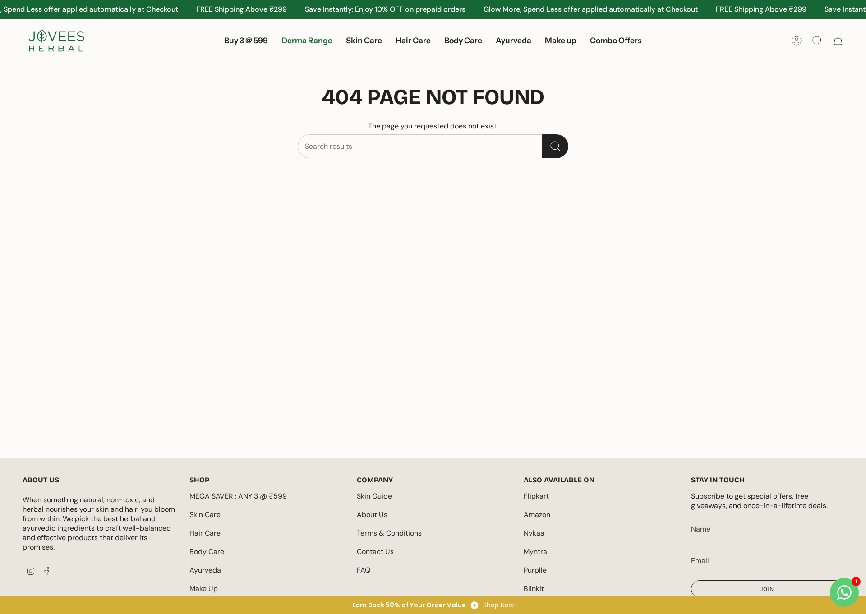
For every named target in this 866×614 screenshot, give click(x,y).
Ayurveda (205, 570)
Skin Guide (374, 496)
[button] (364, 40)
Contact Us (375, 551)
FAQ (363, 570)
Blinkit (534, 588)
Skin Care (205, 514)
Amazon (537, 514)
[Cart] (838, 40)
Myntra (535, 551)
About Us (372, 514)
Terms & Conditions (389, 533)
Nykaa (534, 533)
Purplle (535, 570)
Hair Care (205, 533)
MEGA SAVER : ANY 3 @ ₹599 (238, 496)
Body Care (206, 551)
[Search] (555, 146)
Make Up (203, 588)
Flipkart (536, 496)
